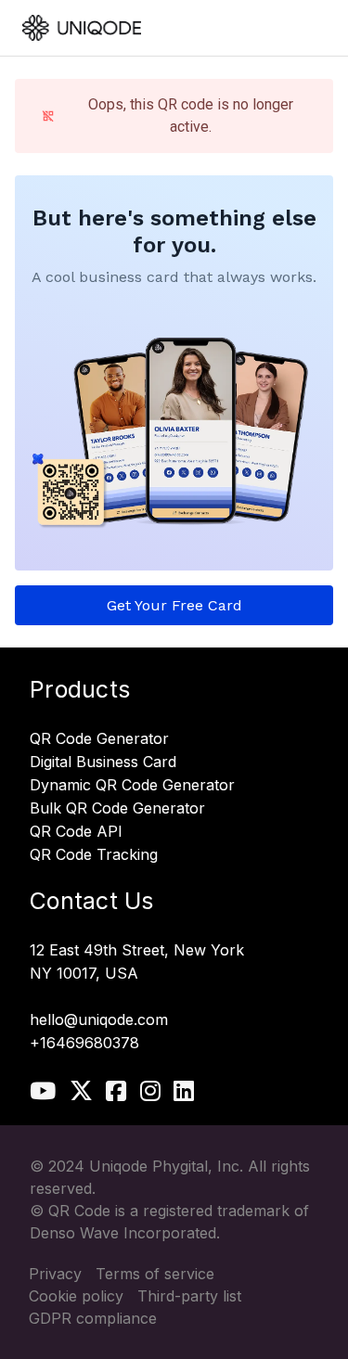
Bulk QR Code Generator (117, 809)
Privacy (55, 1273)
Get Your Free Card (174, 605)
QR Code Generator (99, 739)
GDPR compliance (93, 1318)
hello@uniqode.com (99, 1020)
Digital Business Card (103, 762)
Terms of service (155, 1273)
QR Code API (76, 832)
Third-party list (189, 1296)
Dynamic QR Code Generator (132, 785)
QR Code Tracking (94, 855)
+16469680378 (84, 1043)
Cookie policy (76, 1296)
